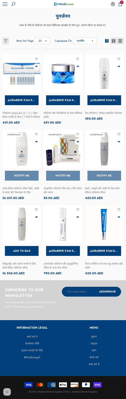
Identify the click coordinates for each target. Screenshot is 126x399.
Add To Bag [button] (22, 251)
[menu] (4, 4)
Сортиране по (63, 41)
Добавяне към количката (23, 100)
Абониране (107, 291)
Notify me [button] (21, 175)
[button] (13, 4)
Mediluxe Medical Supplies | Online (54, 391)
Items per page (24, 41)
